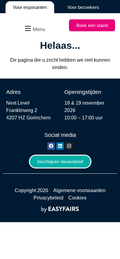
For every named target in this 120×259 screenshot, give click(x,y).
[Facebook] (51, 146)
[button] (34, 28)
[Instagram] (69, 146)
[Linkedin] (60, 146)
